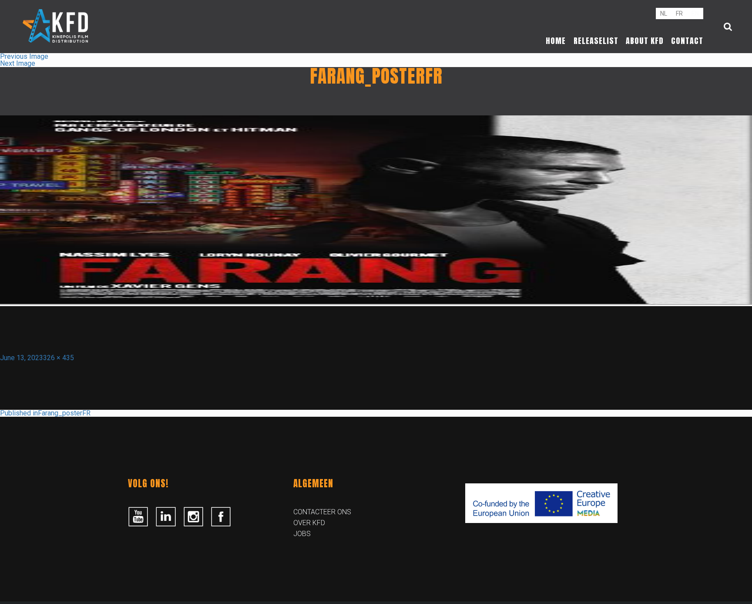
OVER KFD (309, 523)
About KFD (645, 41)
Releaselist (596, 41)
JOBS (302, 534)
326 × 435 (58, 358)
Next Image (17, 63)
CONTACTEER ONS (322, 512)
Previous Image (24, 56)
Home (556, 41)
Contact (687, 41)
